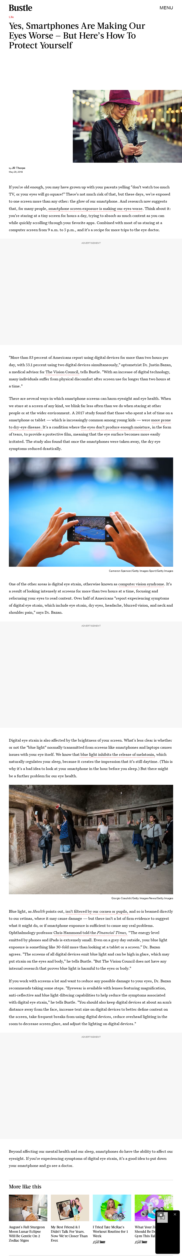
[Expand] (160, 1214)
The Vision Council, (62, 371)
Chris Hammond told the (90, 932)
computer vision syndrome (141, 583)
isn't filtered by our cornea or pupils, (97, 911)
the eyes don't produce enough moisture (115, 427)
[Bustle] (20, 8)
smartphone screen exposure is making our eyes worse (94, 208)
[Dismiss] (174, 1214)
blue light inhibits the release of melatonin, (117, 754)
